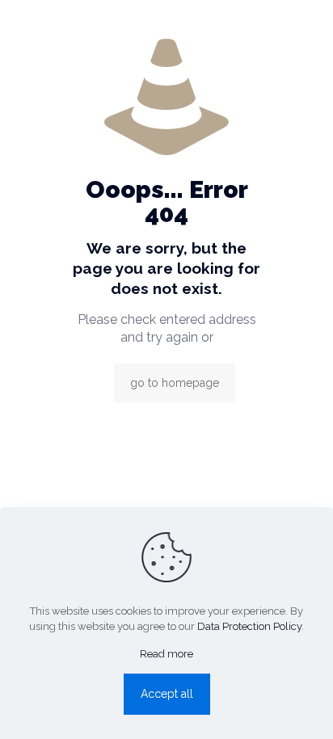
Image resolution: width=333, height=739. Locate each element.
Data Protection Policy (249, 626)
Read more (166, 654)
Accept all (167, 693)
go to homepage (174, 382)
